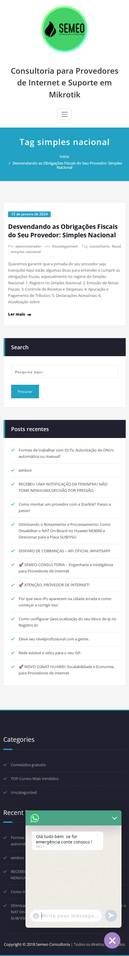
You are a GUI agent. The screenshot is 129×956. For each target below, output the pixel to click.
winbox (25, 470)
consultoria (99, 246)
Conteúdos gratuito (28, 764)
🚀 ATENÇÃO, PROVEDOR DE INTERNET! (54, 584)
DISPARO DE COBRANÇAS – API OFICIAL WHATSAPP (64, 551)
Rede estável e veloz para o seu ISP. (50, 652)
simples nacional (25, 251)
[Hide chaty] (112, 940)
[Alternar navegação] (64, 114)
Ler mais (16, 314)
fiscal (116, 246)
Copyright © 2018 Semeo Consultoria (37, 944)
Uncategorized (65, 246)
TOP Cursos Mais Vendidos (34, 778)
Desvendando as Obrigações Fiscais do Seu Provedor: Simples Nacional (67, 165)
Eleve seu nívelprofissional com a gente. (54, 639)
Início (64, 156)
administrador (28, 246)
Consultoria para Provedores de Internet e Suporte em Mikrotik (64, 82)
